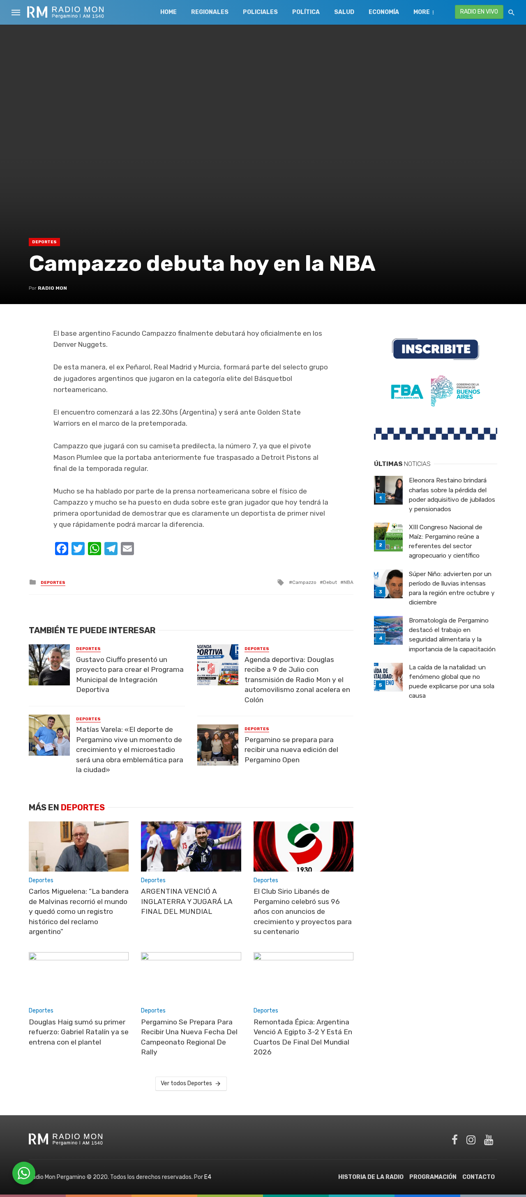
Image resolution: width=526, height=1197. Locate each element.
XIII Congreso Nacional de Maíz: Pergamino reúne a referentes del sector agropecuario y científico (445, 541)
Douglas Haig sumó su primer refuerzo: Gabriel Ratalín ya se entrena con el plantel (79, 1032)
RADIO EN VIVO (479, 11)
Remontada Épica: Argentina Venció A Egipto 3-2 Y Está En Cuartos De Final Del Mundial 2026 (303, 1037)
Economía (384, 12)
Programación (433, 1177)
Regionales (209, 12)
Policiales (260, 12)
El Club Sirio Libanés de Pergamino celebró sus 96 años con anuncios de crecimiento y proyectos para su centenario (303, 911)
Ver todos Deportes (186, 1083)
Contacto (478, 1177)
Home (168, 12)
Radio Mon (52, 288)
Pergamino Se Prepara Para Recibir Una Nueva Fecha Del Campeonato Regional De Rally (189, 1037)
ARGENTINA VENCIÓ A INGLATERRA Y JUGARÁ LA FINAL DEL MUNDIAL (187, 901)
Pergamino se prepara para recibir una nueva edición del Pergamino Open (291, 750)
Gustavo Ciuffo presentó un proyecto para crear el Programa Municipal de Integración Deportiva (130, 674)
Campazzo (304, 582)
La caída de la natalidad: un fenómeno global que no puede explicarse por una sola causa (451, 681)
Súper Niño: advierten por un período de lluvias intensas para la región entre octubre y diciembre (452, 588)
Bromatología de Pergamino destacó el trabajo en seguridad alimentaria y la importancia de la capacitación (452, 635)
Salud (344, 12)
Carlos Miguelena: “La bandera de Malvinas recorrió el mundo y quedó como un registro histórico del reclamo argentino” (79, 911)
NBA (348, 582)
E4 (207, 1177)
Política (306, 12)
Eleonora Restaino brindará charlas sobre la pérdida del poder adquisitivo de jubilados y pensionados (452, 494)
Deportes (44, 242)
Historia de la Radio (371, 1177)
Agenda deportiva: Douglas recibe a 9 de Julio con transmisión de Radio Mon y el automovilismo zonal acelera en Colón (297, 679)
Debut (330, 582)
